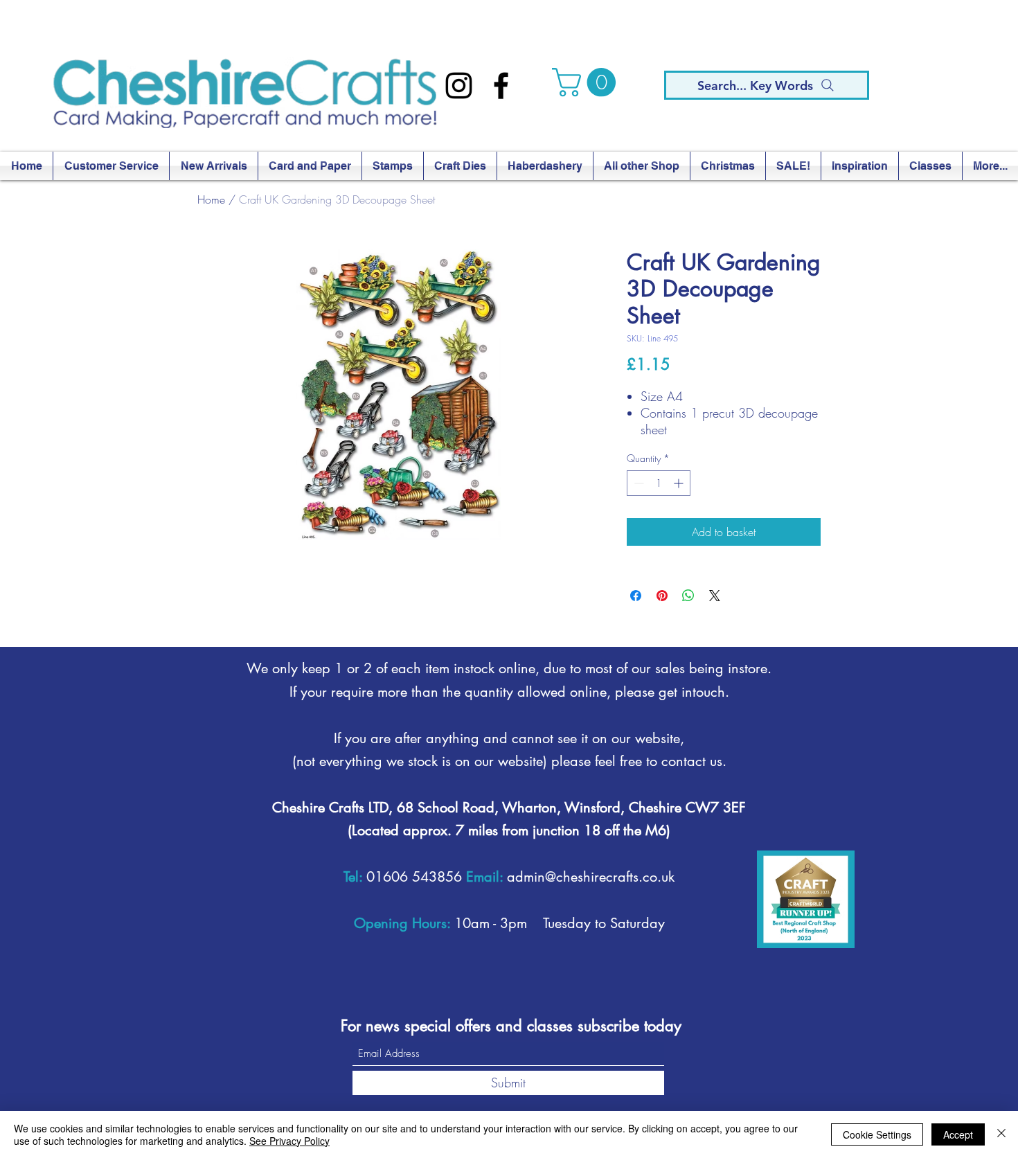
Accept (958, 1134)
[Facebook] (501, 85)
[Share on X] (714, 595)
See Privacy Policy (289, 1141)
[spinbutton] (658, 483)
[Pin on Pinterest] (662, 595)
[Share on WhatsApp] (688, 595)
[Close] (1001, 1134)
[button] (587, 82)
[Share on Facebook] (635, 595)
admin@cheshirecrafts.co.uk (591, 877)
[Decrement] (637, 483)
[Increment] (679, 483)
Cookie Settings (877, 1134)
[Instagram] (458, 85)
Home (211, 199)
